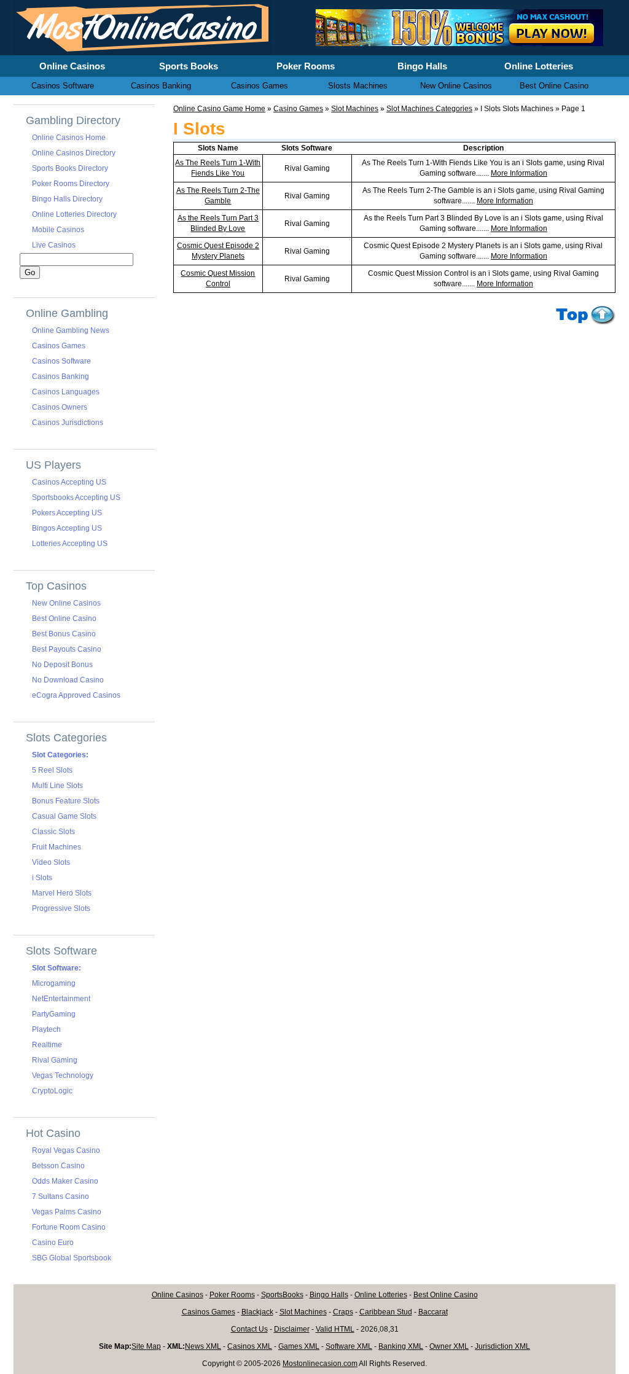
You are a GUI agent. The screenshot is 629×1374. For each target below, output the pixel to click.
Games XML (298, 1346)
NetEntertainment (61, 998)
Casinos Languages (66, 392)
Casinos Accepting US (69, 482)
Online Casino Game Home (219, 108)
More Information (519, 173)
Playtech (46, 1029)
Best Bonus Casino (64, 634)
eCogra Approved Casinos (76, 695)
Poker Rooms (232, 1294)
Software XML (349, 1346)
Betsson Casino (58, 1165)
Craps (343, 1312)
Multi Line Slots (57, 785)
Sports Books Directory (70, 168)
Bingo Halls (329, 1294)
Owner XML (449, 1346)
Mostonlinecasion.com (320, 1363)
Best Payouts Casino (66, 649)
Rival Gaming (54, 1060)
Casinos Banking (60, 376)
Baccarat (433, 1312)
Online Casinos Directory (73, 153)
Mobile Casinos (58, 229)
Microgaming (54, 983)
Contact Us (249, 1329)
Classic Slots (53, 831)
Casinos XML (249, 1346)
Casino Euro (53, 1242)
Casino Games (298, 108)
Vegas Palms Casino (66, 1212)
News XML (203, 1346)
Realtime (47, 1044)
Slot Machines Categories (429, 108)
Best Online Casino (64, 618)
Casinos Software (61, 361)
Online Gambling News (70, 330)
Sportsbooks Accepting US (76, 497)
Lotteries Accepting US (69, 543)
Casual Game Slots (64, 816)
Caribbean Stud (385, 1312)
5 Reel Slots (52, 770)
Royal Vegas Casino (66, 1150)
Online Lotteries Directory (74, 214)
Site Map (146, 1346)
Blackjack (257, 1312)
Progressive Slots (61, 908)
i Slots (42, 877)
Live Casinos (54, 245)
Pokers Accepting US (67, 513)
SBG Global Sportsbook (71, 1258)
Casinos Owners (59, 407)
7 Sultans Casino (60, 1196)
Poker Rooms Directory (70, 183)
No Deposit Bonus (62, 664)
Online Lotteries (380, 1294)
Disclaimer (292, 1329)
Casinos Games (58, 346)
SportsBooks (282, 1294)
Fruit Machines (56, 847)
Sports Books (188, 66)
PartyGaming (54, 1014)
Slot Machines (354, 108)
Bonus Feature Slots (66, 801)
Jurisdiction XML (502, 1346)
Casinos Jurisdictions (67, 422)
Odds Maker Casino (65, 1181)
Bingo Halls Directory (67, 199)
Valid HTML (335, 1329)
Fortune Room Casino (69, 1227)
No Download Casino (68, 680)
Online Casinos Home (69, 137)
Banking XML (400, 1346)
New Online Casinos (66, 603)
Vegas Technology (62, 1075)
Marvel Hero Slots (62, 893)
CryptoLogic (52, 1091)
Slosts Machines (358, 85)
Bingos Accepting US (67, 528)
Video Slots (51, 862)
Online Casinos (177, 1294)
